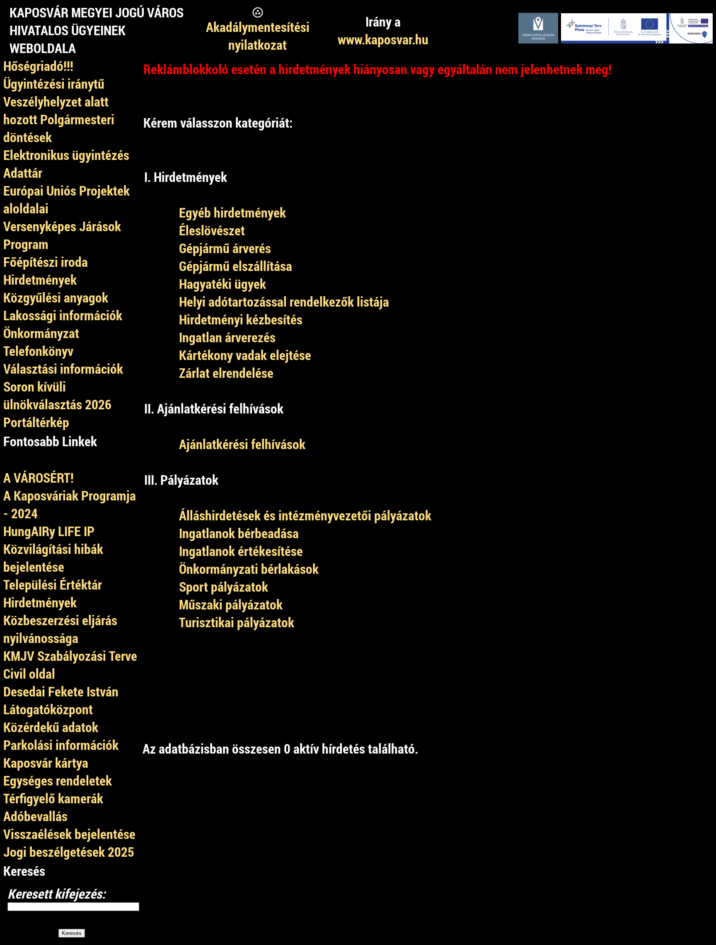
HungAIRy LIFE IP (48, 531)
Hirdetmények (40, 602)
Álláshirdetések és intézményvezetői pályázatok (305, 515)
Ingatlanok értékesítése (241, 551)
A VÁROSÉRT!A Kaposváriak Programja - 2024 (69, 495)
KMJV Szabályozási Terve (70, 656)
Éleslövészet (212, 230)
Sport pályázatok (223, 586)
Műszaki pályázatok (231, 604)
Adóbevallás (35, 816)
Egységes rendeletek (57, 780)
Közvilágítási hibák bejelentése (53, 557)
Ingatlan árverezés (227, 337)
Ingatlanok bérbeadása (239, 533)
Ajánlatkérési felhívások (242, 444)
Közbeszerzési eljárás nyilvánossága (60, 629)
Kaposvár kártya (45, 762)
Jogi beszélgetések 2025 (68, 851)
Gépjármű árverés (225, 248)
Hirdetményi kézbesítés (240, 319)
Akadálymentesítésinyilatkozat (258, 35)
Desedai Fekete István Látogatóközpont (61, 700)
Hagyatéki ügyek (222, 283)
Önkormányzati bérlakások (249, 569)
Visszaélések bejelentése (69, 834)
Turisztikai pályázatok (236, 622)
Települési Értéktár (52, 584)
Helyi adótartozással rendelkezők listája (284, 301)
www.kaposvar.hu (383, 39)
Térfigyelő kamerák (53, 798)
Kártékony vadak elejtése (245, 355)
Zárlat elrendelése (226, 373)
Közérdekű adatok (50, 727)
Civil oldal (29, 673)
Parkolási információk (61, 745)
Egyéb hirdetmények (232, 212)
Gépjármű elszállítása (235, 266)
